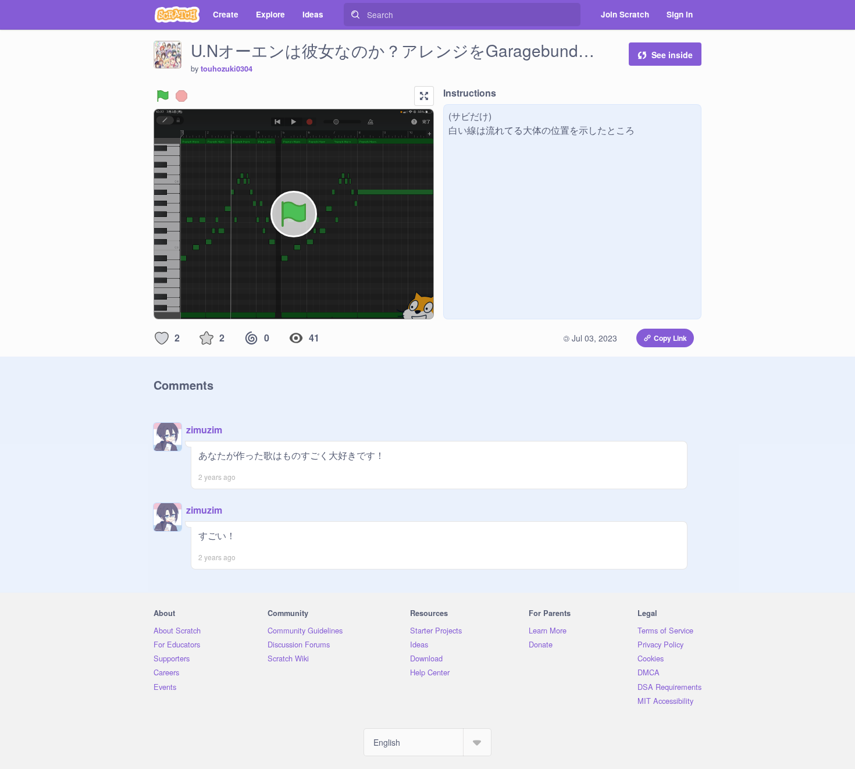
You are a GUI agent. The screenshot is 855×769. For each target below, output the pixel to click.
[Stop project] (181, 96)
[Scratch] (177, 14)
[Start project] (163, 96)
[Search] (355, 14)
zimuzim (204, 429)
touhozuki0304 (226, 68)
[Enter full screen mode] (424, 96)
